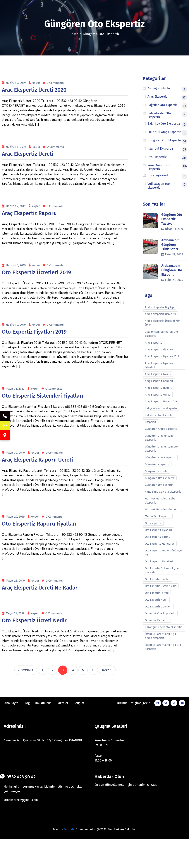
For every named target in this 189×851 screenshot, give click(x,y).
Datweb (69, 829)
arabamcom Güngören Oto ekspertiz (161, 333)
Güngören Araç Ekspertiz (160, 457)
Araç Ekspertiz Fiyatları (159, 349)
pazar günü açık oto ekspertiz (163, 627)
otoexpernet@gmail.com (21, 800)
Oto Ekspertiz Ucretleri (159, 561)
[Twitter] (165, 703)
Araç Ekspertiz (153, 342)
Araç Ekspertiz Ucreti (158, 394)
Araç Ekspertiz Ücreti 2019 (161, 401)
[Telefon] (5, 416)
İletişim (78, 703)
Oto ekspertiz (153, 523)
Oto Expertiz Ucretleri (158, 606)
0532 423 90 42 (21, 776)
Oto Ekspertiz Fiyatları (158, 530)
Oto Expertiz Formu (157, 593)
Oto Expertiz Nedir (156, 599)
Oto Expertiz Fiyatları (157, 579)
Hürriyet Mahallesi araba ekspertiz (160, 500)
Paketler (62, 703)
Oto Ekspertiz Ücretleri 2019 (36, 272)
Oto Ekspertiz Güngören (160, 543)
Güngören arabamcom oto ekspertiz (161, 448)
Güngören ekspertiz (157, 464)
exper (36, 83)
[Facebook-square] (157, 703)
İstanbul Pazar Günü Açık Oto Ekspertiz (163, 647)
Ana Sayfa (11, 703)
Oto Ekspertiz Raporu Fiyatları (39, 523)
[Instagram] (174, 703)
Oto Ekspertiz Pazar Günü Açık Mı (163, 552)
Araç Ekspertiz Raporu (29, 213)
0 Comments (55, 83)
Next (105, 670)
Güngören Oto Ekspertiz (160, 478)
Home (73, 34)
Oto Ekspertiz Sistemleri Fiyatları (42, 395)
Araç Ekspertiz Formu (158, 374)
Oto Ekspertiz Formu (157, 536)
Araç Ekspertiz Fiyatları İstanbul (159, 365)
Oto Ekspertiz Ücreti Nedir (34, 620)
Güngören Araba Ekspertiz (161, 428)
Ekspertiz (150, 422)
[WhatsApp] (5, 425)
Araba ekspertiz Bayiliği (159, 307)
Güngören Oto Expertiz (159, 485)
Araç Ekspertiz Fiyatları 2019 (162, 356)
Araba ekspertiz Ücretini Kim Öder (162, 323)
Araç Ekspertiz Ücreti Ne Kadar (40, 587)
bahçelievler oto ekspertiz (161, 408)
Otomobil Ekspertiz (157, 620)
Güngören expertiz (156, 471)
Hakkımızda (43, 703)
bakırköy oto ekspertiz (159, 415)
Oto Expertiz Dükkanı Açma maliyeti (162, 570)
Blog (26, 703)
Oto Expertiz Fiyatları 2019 (34, 331)
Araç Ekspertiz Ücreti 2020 (34, 90)
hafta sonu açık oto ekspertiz (163, 491)
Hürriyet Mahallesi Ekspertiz (162, 509)
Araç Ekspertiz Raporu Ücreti (37, 459)
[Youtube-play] (182, 703)
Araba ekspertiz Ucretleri (160, 314)
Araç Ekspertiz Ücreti (27, 154)
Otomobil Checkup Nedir (160, 613)
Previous (26, 670)
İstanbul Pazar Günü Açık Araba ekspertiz (160, 636)
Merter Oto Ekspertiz (158, 516)
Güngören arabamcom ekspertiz (159, 437)
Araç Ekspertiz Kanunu (159, 381)
